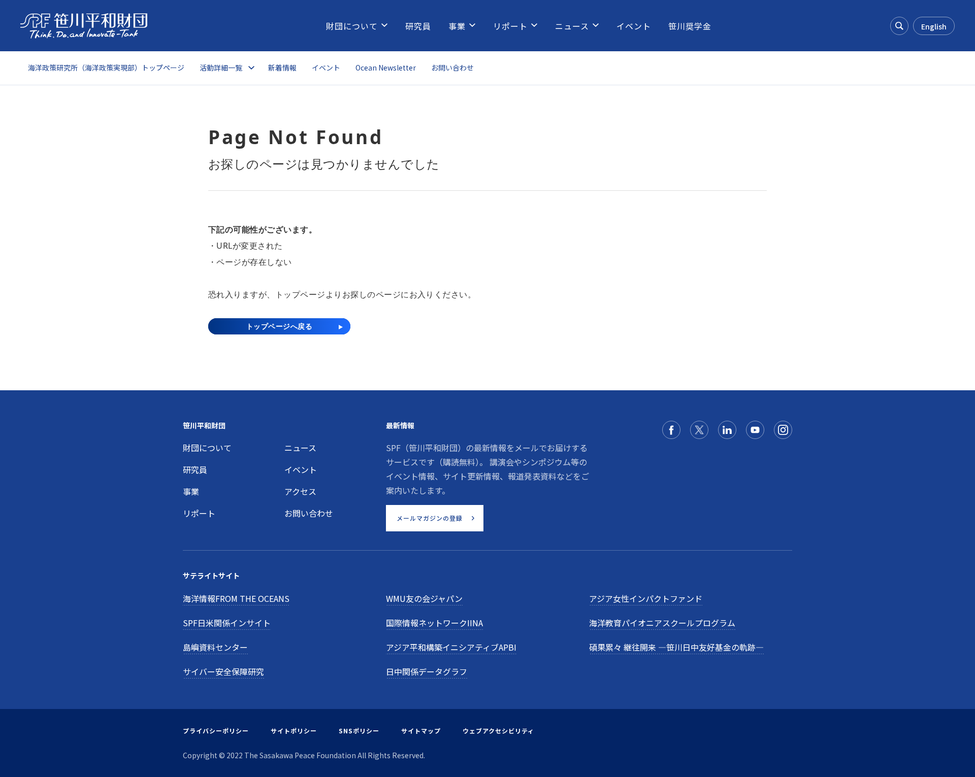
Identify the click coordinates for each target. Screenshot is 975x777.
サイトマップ (421, 730)
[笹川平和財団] (83, 26)
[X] (699, 430)
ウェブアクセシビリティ (498, 730)
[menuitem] (352, 26)
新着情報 (282, 67)
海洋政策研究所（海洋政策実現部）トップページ (106, 67)
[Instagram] (783, 430)
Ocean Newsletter (385, 67)
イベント (326, 67)
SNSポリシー (359, 730)
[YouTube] (755, 430)
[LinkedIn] (727, 430)
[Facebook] (671, 430)
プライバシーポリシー (216, 730)
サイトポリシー (294, 730)
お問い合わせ (452, 67)
